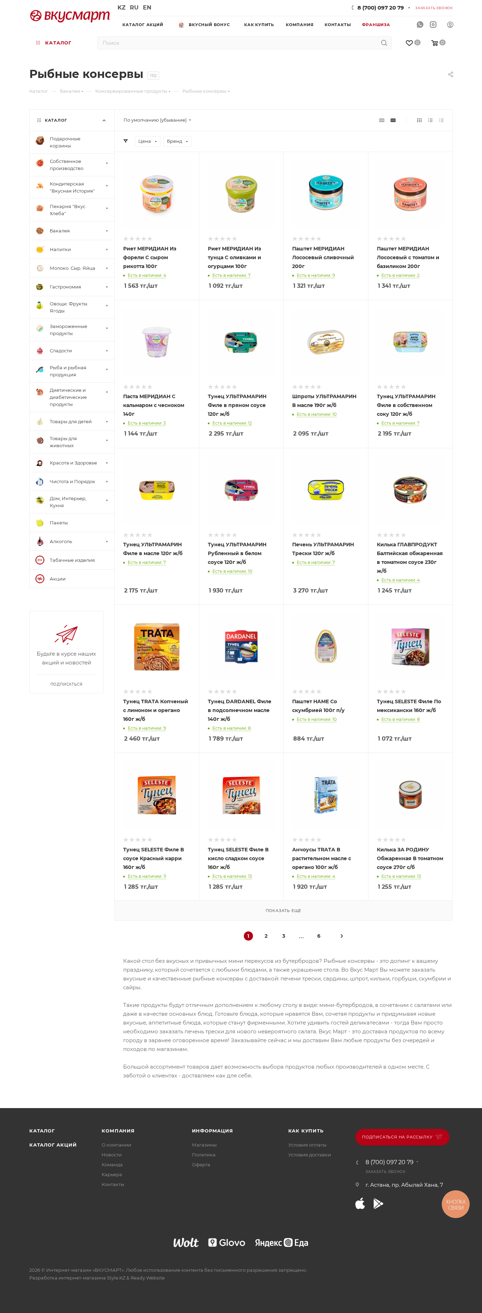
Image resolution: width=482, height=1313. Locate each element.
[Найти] (384, 42)
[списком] (430, 120)
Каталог (42, 1130)
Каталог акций (53, 1145)
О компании (116, 1145)
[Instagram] (433, 25)
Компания (118, 1130)
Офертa (201, 1164)
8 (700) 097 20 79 (380, 7)
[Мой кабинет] (450, 25)
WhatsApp (420, 25)
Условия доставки (309, 1154)
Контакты (113, 1184)
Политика (204, 1154)
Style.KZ (116, 1278)
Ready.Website (148, 1278)
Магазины (204, 1145)
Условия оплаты (307, 1145)
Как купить (306, 1130)
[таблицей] (441, 120)
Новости (112, 1154)
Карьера (112, 1174)
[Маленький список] (382, 120)
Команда (112, 1164)
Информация (212, 1130)
